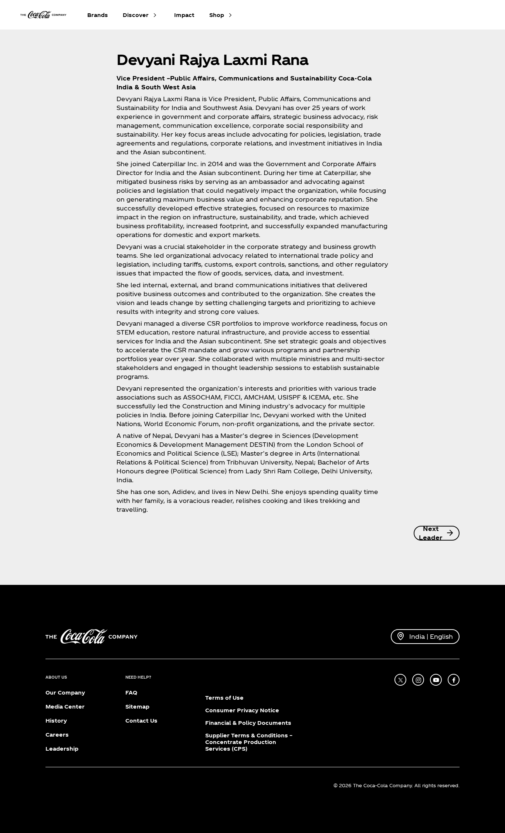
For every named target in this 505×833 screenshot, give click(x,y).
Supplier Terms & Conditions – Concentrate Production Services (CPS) (248, 742)
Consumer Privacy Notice (242, 710)
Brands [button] (97, 15)
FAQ (131, 692)
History (56, 720)
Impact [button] (184, 15)
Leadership (61, 748)
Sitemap (137, 706)
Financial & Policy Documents (248, 723)
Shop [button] (216, 15)
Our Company (65, 692)
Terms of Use (224, 698)
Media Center (65, 706)
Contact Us (141, 720)
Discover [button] (136, 15)
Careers (57, 734)
